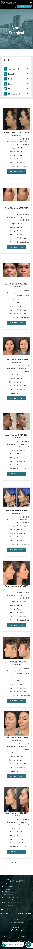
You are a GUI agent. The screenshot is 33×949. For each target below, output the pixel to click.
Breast (11, 74)
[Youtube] (21, 930)
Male (10, 89)
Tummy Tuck (13, 69)
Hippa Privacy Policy (16, 940)
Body (10, 79)
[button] (18, 69)
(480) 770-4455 (12, 910)
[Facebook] (16, 930)
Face (10, 84)
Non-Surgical (14, 94)
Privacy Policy (5, 940)
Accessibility (27, 940)
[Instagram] (12, 930)
